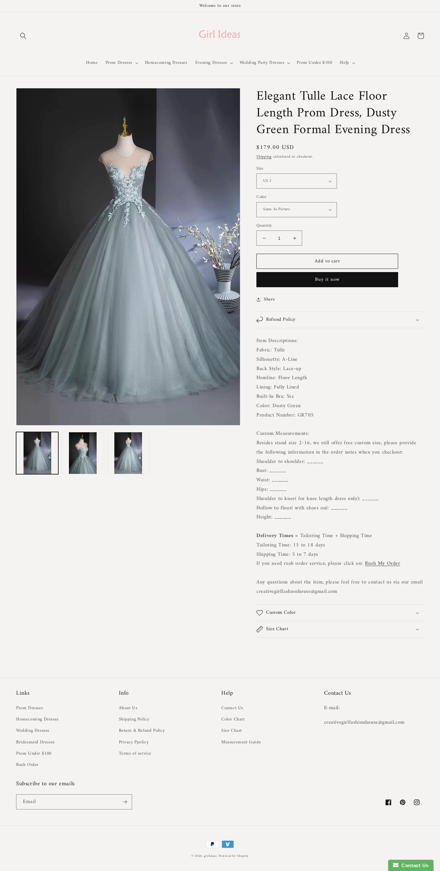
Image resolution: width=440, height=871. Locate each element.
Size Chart (231, 731)
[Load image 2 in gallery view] (83, 453)
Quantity (264, 225)
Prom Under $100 (34, 753)
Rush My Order (382, 563)
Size (259, 168)
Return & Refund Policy (142, 731)
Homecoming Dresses (37, 719)
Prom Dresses (29, 708)
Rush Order (27, 765)
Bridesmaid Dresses (35, 742)
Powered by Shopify (234, 856)
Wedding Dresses (32, 731)
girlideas (210, 856)
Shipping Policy (134, 719)
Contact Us (232, 708)
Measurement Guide (241, 742)
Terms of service (135, 753)
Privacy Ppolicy (134, 742)
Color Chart (233, 719)
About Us (128, 708)
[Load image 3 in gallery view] (128, 453)
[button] (23, 36)
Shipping (264, 156)
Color (261, 197)
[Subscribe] (125, 801)
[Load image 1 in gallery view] (37, 453)
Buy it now (327, 279)
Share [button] (269, 299)
